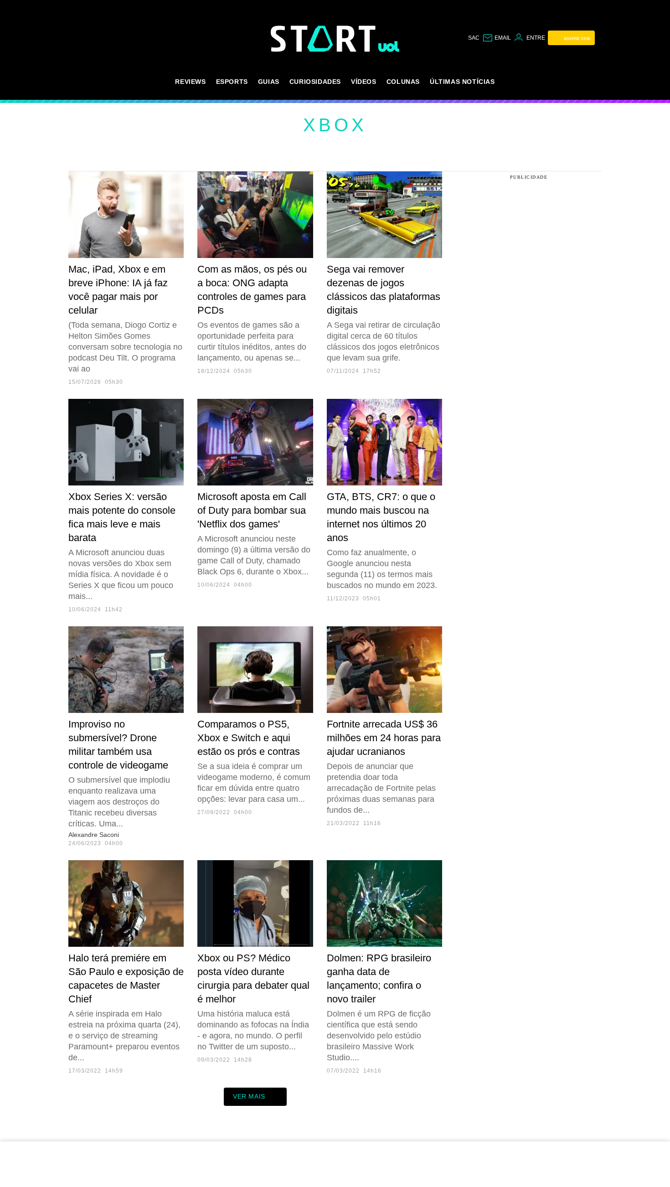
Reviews (190, 81)
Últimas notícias (462, 81)
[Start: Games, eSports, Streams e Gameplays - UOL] (324, 38)
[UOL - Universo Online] (389, 46)
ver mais (249, 1096)
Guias (268, 81)
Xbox (335, 125)
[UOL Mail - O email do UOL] (496, 37)
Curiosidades (315, 81)
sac (473, 38)
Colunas (403, 81)
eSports (232, 81)
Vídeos (363, 81)
